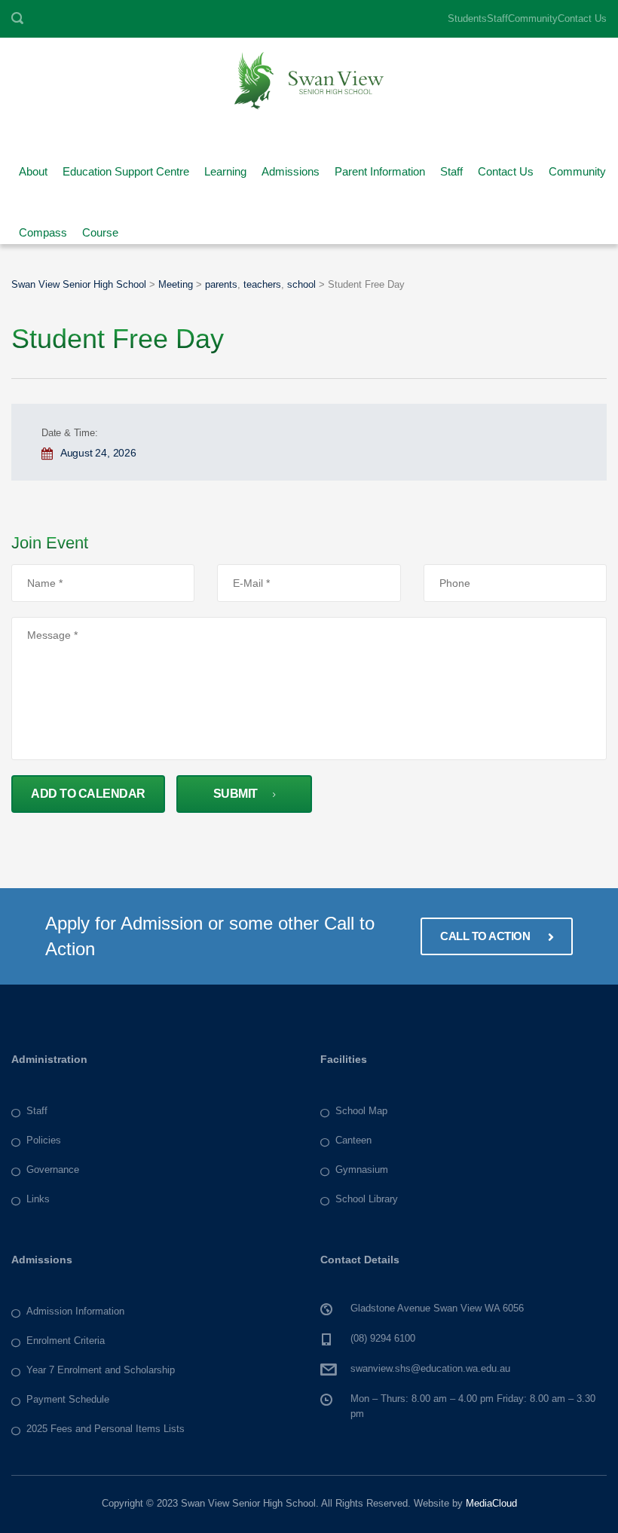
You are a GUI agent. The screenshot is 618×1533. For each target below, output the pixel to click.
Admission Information (75, 1311)
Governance (52, 1169)
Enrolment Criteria (65, 1340)
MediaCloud (491, 1503)
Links (38, 1199)
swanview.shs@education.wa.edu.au (430, 1368)
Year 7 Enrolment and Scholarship (100, 1370)
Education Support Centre (126, 166)
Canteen (353, 1140)
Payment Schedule (67, 1399)
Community (533, 18)
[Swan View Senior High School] (309, 80)
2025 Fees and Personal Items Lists (105, 1428)
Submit (235, 793)
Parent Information (380, 166)
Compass (43, 227)
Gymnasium (361, 1169)
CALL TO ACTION (486, 936)
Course (100, 227)
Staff (497, 18)
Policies (43, 1140)
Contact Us (582, 18)
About (33, 166)
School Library (366, 1199)
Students (467, 18)
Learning (225, 166)
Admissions (291, 166)
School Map (361, 1110)
